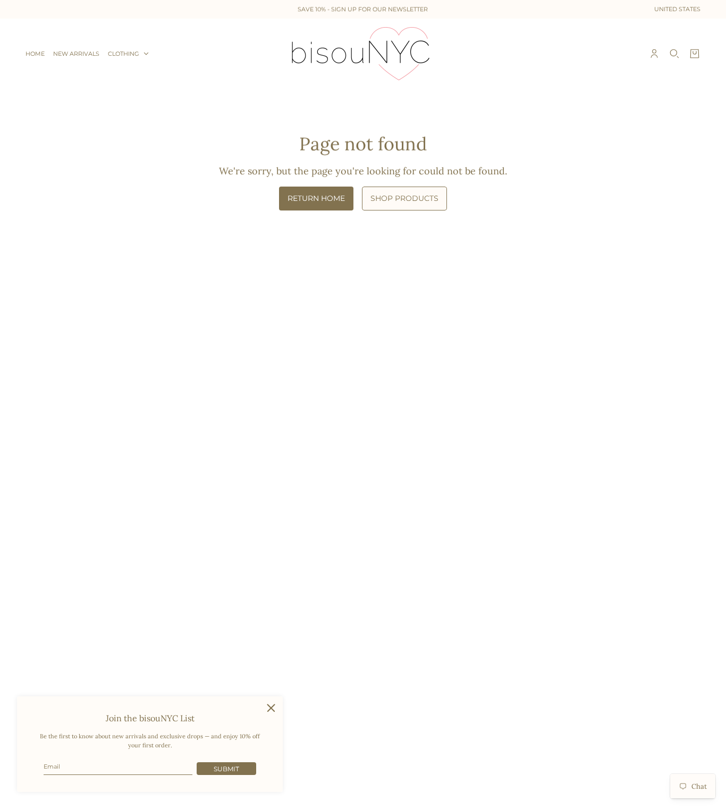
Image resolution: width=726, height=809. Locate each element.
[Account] (654, 54)
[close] (271, 708)
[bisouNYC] (363, 53)
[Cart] (694, 54)
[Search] (674, 54)
